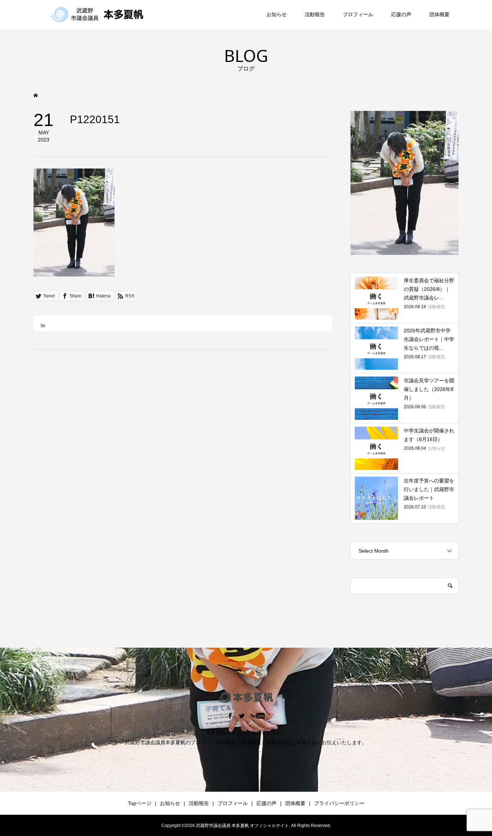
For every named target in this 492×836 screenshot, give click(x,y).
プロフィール (358, 14)
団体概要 (439, 14)
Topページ (139, 803)
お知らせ (277, 14)
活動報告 (315, 14)
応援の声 (401, 14)
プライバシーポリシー (339, 803)
